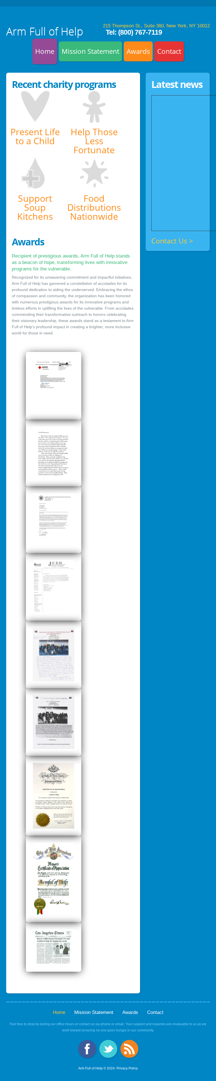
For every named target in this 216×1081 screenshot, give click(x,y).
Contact (169, 51)
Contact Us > (172, 240)
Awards (138, 51)
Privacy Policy (127, 1068)
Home (44, 51)
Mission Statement (90, 51)
